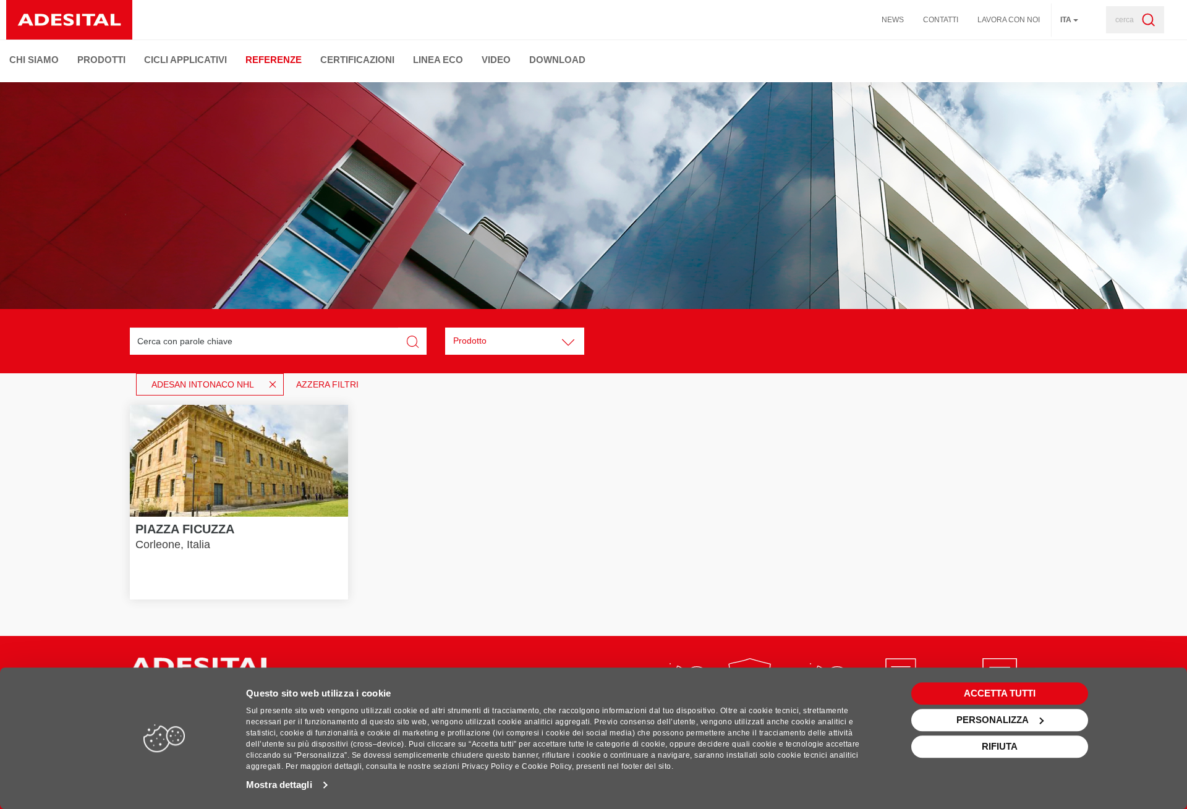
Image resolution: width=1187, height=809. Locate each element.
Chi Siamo (34, 59)
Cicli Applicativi (185, 59)
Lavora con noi (1008, 19)
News (893, 19)
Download (557, 59)
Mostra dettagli (279, 784)
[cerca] (1144, 19)
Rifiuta (1000, 746)
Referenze (273, 59)
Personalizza (992, 719)
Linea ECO (438, 59)
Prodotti (101, 59)
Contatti (940, 19)
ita (1066, 19)
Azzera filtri (327, 384)
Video (496, 59)
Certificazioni (357, 59)
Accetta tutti (1000, 693)
